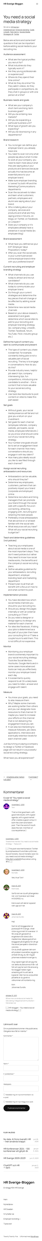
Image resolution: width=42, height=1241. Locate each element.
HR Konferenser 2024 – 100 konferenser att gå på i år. (17, 1150)
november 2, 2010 (18, 804)
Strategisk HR (8, 34)
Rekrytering (14, 32)
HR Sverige (15, 27)
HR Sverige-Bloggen (13, 3)
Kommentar (8, 1036)
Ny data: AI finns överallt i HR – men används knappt (17, 1140)
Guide (32, 30)
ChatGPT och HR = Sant (11, 1166)
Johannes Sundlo (18, 917)
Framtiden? (33, 777)
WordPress (34, 1236)
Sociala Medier (25, 32)
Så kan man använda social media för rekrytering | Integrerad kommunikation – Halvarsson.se (20, 1000)
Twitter (16, 34)
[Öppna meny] (37, 3)
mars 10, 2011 (16, 886)
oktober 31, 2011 (11, 995)
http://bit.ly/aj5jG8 (13, 859)
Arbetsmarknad (9, 30)
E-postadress (9, 1074)
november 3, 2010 (18, 870)
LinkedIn (6, 32)
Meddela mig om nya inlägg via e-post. (19, 1102)
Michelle (15, 873)
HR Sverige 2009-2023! (15, 1158)
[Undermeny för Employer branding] (20, 1219)
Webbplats (7, 1084)
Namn (6, 1064)
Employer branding (22, 30)
